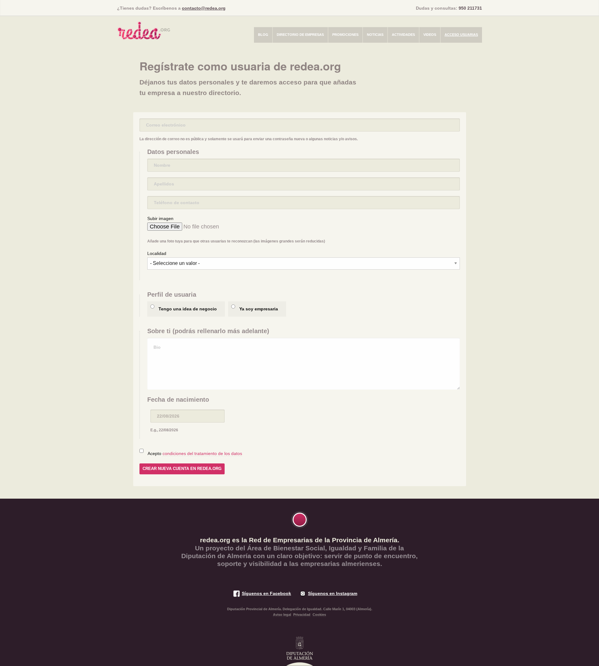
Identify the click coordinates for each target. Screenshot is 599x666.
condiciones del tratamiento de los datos (202, 453)
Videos (429, 34)
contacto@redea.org (204, 8)
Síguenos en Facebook (266, 593)
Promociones (345, 34)
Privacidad (301, 614)
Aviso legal (282, 614)
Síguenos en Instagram (332, 593)
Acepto (195, 453)
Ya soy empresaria (258, 308)
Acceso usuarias (461, 34)
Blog (263, 34)
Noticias (375, 34)
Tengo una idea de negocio (187, 308)
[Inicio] (143, 29)
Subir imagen (160, 218)
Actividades (403, 34)
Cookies (319, 614)
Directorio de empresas (300, 34)
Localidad (156, 253)
